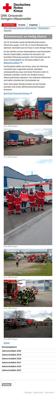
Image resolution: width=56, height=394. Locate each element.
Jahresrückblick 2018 (11, 359)
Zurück (6, 343)
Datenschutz (38, 392)
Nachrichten (9, 25)
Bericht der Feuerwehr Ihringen (17, 93)
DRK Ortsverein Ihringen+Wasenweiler (20, 28)
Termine (21, 25)
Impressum (49, 392)
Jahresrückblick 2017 (11, 362)
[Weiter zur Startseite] (16, 13)
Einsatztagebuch (9, 347)
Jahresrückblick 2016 (11, 366)
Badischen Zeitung (12, 63)
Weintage (28, 392)
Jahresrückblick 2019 (11, 355)
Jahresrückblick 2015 (11, 370)
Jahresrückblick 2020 (11, 351)
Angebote (33, 25)
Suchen (6, 384)
